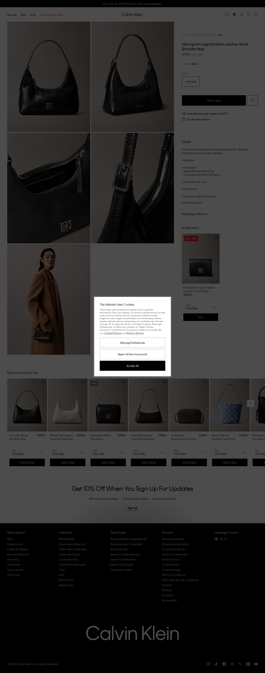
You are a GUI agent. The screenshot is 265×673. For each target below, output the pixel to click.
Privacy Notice (135, 333)
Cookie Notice (112, 333)
